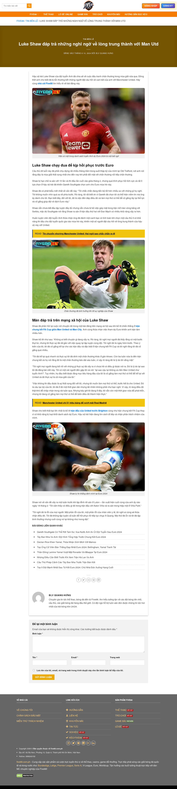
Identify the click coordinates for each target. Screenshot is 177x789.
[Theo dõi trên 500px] (93, 743)
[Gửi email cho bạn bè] (88, 580)
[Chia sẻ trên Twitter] (83, 580)
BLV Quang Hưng (104, 53)
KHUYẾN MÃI (113, 14)
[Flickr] (88, 743)
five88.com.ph (23, 761)
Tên (34, 657)
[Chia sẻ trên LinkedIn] (98, 580)
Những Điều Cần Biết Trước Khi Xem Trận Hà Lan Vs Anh (65, 557)
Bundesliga (43, 765)
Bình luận (37, 633)
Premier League (65, 765)
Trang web (115, 657)
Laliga (53, 765)
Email (74, 657)
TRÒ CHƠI (97, 14)
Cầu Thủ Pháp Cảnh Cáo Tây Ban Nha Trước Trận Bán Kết (66, 562)
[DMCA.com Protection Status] (25, 775)
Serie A (78, 765)
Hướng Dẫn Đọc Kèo (136, 14)
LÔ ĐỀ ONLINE (65, 14)
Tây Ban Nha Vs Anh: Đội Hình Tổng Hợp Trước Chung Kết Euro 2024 (71, 536)
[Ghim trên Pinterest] (93, 580)
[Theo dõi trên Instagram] (68, 743)
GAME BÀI (83, 14)
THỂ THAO (48, 14)
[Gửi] (29, 5)
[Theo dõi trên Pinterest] (78, 743)
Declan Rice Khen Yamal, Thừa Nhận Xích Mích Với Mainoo (66, 542)
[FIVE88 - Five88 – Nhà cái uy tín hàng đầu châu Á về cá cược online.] (88, 5)
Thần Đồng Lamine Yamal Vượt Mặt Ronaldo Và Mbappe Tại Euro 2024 (72, 552)
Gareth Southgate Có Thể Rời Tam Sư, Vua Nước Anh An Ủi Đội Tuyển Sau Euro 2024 (79, 532)
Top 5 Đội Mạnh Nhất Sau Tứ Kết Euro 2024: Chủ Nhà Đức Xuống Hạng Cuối (75, 567)
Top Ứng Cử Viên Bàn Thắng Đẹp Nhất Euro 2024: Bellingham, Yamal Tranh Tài (76, 547)
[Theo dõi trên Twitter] (73, 743)
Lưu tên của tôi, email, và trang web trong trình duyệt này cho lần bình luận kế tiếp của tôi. (80, 670)
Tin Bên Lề (32, 20)
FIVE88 (33, 14)
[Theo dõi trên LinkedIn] (83, 743)
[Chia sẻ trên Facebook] (78, 580)
